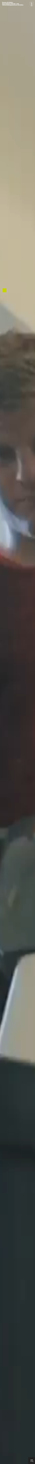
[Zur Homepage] (13, 4)
